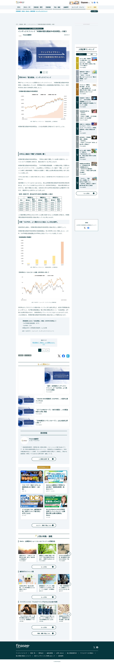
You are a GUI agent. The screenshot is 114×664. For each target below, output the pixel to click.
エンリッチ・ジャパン (78, 7)
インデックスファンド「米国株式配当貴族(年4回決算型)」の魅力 (41, 24)
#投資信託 (18, 11)
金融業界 (66, 7)
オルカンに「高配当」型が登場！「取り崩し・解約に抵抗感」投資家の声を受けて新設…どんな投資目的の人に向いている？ (88, 88)
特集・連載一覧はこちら (43, 633)
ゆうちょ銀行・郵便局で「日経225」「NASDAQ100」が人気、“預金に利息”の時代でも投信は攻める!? (88, 154)
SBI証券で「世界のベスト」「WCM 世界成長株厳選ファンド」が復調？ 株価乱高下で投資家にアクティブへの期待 (88, 101)
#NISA (23, 11)
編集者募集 (50, 653)
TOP (17, 24)
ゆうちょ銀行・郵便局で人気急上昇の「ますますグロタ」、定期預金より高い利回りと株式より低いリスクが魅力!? (88, 62)
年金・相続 (57, 7)
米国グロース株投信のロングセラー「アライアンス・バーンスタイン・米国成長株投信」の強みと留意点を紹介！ (88, 128)
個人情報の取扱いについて (23, 656)
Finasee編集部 (27, 34)
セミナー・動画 (92, 7)
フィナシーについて (21, 653)
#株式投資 (32, 11)
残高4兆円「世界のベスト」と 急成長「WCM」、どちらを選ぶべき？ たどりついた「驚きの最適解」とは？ (88, 75)
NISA (18, 7)
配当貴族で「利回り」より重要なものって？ (44, 343)
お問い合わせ (60, 653)
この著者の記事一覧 (44, 459)
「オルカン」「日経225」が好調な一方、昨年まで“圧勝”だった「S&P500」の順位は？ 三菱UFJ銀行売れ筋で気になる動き (88, 182)
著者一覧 (32, 653)
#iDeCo (27, 11)
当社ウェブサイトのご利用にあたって (44, 656)
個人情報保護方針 (72, 653)
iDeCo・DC (27, 7)
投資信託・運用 (38, 7)
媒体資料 (60, 656)
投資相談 (48, 7)
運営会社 (41, 653)
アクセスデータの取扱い (87, 653)
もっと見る (44, 567)
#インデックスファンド (41, 11)
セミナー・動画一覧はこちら (43, 525)
